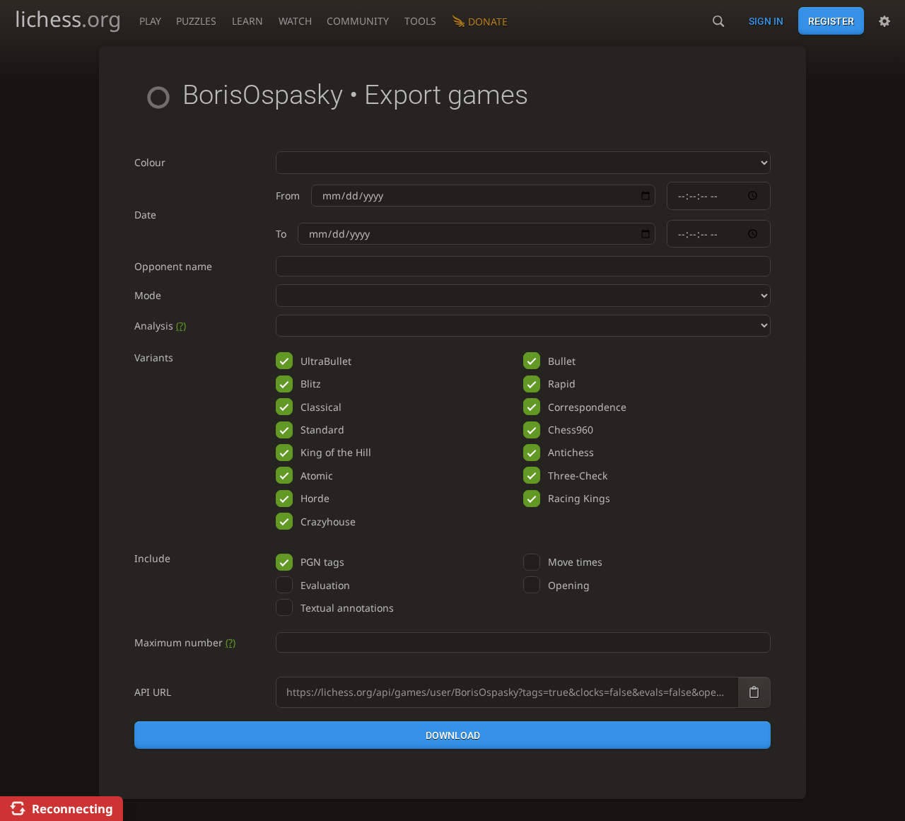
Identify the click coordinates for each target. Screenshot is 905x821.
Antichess (571, 452)
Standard (322, 429)
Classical (320, 407)
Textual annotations (347, 608)
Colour (149, 162)
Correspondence (587, 407)
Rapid (562, 383)
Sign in (766, 21)
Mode (147, 295)
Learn (247, 21)
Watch (295, 21)
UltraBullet (325, 361)
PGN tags (322, 562)
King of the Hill (335, 452)
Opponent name (173, 266)
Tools (420, 21)
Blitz (310, 383)
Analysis (160, 325)
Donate (488, 21)
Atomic (316, 475)
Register (831, 21)
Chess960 (570, 429)
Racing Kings (579, 498)
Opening (569, 585)
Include (152, 558)
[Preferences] (884, 21)
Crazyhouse (328, 521)
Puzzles (196, 21)
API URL (152, 692)
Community (358, 21)
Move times (575, 562)
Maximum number (184, 642)
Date (145, 214)
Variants (153, 357)
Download (453, 735)
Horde (314, 498)
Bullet (562, 361)
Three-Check (577, 475)
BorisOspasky (262, 94)
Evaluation (325, 585)
